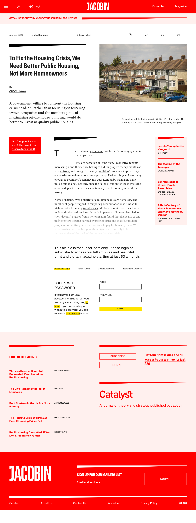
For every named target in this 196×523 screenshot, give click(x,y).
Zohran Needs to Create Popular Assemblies (168, 185)
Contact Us (79, 503)
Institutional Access (132, 269)
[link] (35, 6)
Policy (88, 35)
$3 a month (130, 257)
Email (102, 282)
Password (106, 295)
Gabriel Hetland (166, 192)
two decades (90, 208)
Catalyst (14, 503)
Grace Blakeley (62, 418)
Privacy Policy (149, 503)
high (110, 163)
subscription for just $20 (61, 18)
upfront (64, 171)
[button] (6, 6)
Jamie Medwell (61, 403)
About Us (46, 503)
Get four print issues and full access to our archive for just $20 (24, 145)
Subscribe (158, 6)
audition (104, 171)
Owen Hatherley (62, 371)
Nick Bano (59, 389)
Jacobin (40, 18)
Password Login (62, 269)
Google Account (106, 269)
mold (57, 212)
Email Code (84, 269)
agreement (96, 151)
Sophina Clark (165, 219)
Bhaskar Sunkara (166, 195)
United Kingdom (40, 35)
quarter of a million (94, 200)
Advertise (113, 503)
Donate (117, 365)
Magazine (181, 6)
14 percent (106, 212)
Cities (80, 35)
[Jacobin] (98, 6)
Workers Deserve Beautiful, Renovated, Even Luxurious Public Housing (26, 374)
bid (103, 167)
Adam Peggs (17, 91)
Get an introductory (22, 18)
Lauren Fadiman (166, 171)
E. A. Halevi (163, 153)
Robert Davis (60, 432)
